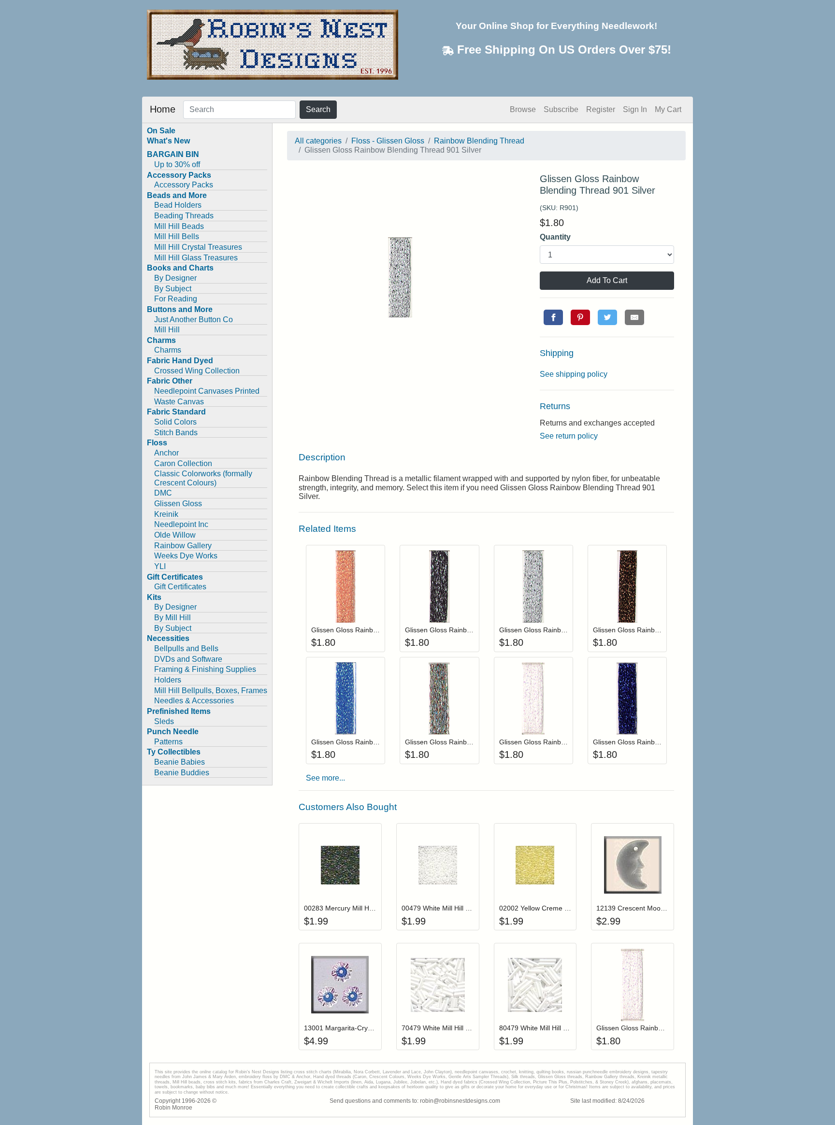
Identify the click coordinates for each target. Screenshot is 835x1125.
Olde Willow (175, 535)
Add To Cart (607, 280)
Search (318, 109)
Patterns (168, 742)
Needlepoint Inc (181, 524)
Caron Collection (183, 463)
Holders (167, 680)
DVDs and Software (188, 659)
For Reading (175, 299)
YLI (160, 566)
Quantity (555, 237)
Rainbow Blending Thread (479, 141)
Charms (167, 350)
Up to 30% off (177, 164)
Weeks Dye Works (185, 556)
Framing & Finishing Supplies (205, 669)
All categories (318, 141)
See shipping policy (573, 374)
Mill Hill (167, 330)
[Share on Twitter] (607, 317)
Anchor (166, 453)
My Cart (668, 109)
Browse (523, 109)
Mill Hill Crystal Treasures (198, 247)
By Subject (172, 289)
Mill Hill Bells (176, 236)
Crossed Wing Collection (197, 371)
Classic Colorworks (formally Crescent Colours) (203, 478)
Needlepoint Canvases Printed (206, 391)
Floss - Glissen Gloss (387, 141)
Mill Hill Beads (179, 226)
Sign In (635, 109)
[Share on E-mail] (634, 317)
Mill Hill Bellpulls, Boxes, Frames (210, 690)
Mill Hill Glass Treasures (196, 258)
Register (600, 109)
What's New (168, 141)
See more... (325, 778)
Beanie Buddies (181, 773)
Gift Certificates (180, 587)
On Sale (161, 131)
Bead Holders (178, 205)
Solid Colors (175, 422)
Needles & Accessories (194, 701)
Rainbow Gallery (183, 545)
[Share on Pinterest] (580, 317)
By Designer (175, 278)
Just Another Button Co (193, 319)
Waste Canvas (179, 402)
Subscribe (561, 109)
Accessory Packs (183, 185)
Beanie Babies (179, 762)
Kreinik (166, 514)
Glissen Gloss (178, 503)
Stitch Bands (176, 432)
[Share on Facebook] (553, 317)
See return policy (569, 436)
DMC (163, 493)
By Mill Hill (172, 617)
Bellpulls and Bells (186, 648)
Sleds (164, 721)
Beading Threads (184, 216)
